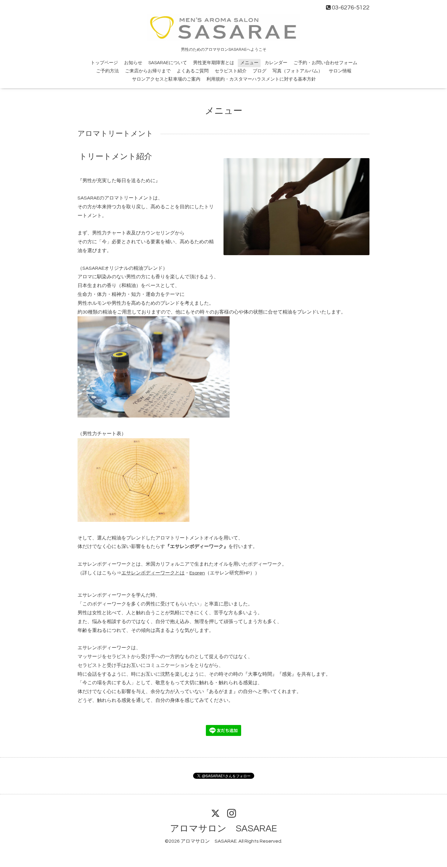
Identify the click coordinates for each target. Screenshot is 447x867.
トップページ (104, 63)
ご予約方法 (107, 71)
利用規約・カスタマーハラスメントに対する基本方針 (261, 79)
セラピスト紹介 (231, 71)
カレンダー (276, 63)
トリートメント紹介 (115, 157)
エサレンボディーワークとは (153, 572)
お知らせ (133, 63)
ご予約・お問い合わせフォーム (325, 63)
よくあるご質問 (193, 71)
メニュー (249, 63)
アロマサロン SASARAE (223, 828)
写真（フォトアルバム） (297, 71)
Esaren (197, 572)
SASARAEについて (167, 63)
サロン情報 (340, 71)
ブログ (259, 71)
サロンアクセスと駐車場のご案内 (166, 79)
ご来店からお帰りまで (148, 71)
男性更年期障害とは (213, 63)
